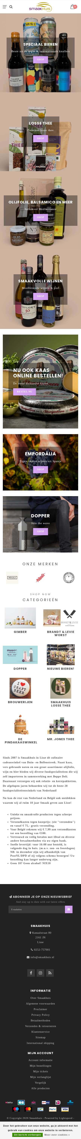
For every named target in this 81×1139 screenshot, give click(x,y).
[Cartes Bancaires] (21, 1102)
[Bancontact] (40, 1109)
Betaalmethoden (40, 1020)
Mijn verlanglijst (40, 1077)
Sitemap (41, 1037)
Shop (40, 59)
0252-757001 (42, 949)
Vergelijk (40, 1082)
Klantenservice (40, 1031)
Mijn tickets (40, 1071)
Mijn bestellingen (40, 1065)
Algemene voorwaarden (40, 1003)
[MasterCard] (28, 1109)
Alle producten (40, 1088)
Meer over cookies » (57, 1135)
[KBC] (70, 1102)
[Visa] (65, 1109)
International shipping (40, 1043)
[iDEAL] (58, 1102)
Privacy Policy (40, 1015)
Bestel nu (24, 391)
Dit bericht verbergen (27, 1135)
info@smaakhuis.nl (42, 957)
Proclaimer (40, 1009)
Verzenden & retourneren (40, 1026)
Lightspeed (66, 1118)
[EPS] (33, 1102)
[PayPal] (52, 1109)
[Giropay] (45, 1102)
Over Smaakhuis (41, 998)
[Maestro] (16, 1109)
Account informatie (40, 1060)
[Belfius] (9, 1102)
